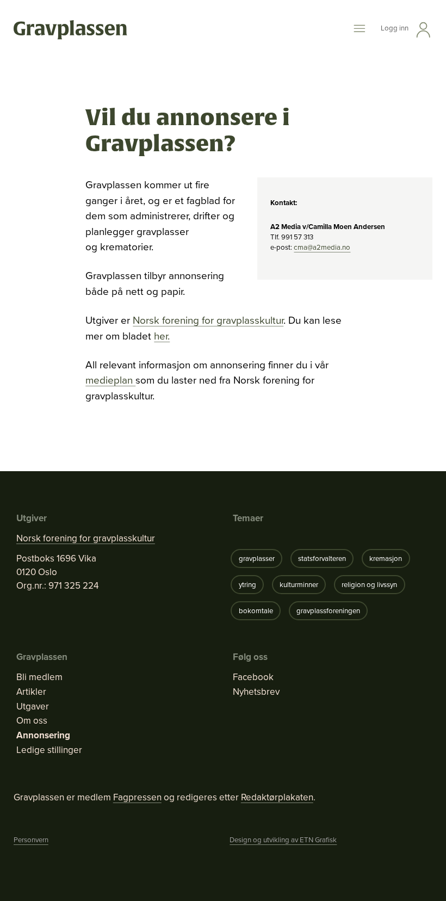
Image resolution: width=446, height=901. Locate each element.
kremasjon (385, 558)
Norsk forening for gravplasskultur (208, 320)
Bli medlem (39, 677)
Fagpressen (137, 797)
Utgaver (32, 706)
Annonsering (43, 735)
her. (162, 336)
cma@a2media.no (322, 247)
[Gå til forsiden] (70, 30)
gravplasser (257, 558)
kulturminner (299, 584)
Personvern (31, 840)
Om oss (31, 720)
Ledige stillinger (49, 750)
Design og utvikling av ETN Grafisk (283, 840)
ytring (247, 584)
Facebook (253, 677)
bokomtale (256, 611)
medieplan (110, 380)
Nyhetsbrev (256, 692)
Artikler (31, 692)
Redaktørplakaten (277, 797)
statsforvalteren (322, 558)
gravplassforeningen (328, 611)
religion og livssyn (369, 584)
